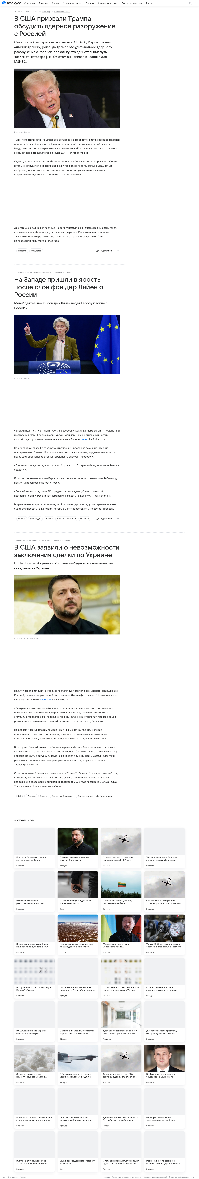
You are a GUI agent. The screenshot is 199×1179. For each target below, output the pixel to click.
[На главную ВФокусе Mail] (13, 3)
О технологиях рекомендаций (155, 1177)
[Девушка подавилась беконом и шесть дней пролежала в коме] (121, 1021)
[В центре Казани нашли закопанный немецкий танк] (164, 1108)
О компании (12, 1177)
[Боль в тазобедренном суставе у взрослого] (78, 1151)
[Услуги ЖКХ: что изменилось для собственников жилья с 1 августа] (164, 935)
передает (45, 699)
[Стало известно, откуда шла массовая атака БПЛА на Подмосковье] (121, 848)
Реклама (23, 1177)
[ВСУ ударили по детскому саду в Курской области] (34, 978)
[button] (67, 99)
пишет (85, 439)
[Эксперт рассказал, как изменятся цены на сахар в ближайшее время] (34, 1065)
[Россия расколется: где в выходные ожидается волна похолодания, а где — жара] (164, 978)
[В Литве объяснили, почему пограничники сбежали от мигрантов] (121, 891)
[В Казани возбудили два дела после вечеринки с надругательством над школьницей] (78, 891)
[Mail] (4, 3)
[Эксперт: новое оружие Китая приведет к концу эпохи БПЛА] (34, 935)
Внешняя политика (62, 11)
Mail (4, 1177)
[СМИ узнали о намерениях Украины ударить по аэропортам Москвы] (164, 891)
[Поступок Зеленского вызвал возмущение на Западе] (34, 848)
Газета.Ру (46, 11)
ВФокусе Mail (45, 272)
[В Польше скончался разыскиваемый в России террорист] (34, 891)
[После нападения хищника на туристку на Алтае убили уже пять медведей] (78, 978)
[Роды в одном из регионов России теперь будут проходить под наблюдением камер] (164, 1151)
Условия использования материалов (126, 1177)
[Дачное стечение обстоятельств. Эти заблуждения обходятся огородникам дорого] (121, 1108)
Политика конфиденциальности (181, 1177)
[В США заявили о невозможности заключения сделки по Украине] (121, 978)
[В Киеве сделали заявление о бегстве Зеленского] (78, 848)
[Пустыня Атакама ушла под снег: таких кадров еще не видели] (78, 935)
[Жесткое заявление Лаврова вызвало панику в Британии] (164, 848)
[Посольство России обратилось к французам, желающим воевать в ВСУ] (34, 1108)
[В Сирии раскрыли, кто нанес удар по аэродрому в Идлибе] (78, 1065)
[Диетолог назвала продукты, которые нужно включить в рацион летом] (164, 1021)
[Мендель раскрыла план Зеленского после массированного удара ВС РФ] (121, 935)
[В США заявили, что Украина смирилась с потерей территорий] (34, 1021)
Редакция (106, 1177)
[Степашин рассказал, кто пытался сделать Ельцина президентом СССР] (121, 1151)
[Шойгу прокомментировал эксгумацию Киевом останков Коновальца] (78, 1108)
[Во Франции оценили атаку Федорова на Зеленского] (164, 1065)
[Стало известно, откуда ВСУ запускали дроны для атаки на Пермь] (121, 1065)
